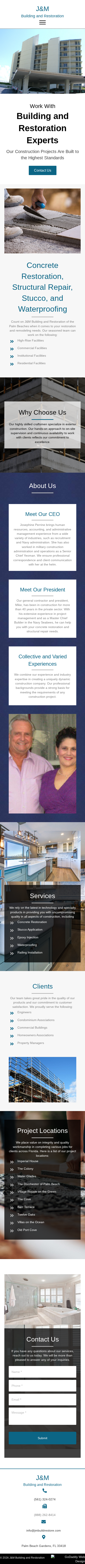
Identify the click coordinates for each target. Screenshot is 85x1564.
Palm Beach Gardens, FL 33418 (44, 1546)
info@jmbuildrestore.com (43, 1530)
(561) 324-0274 (45, 1499)
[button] (42, 170)
